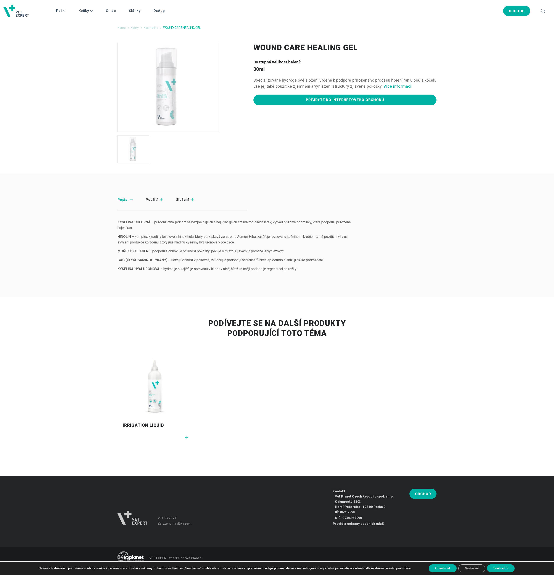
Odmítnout (442, 568)
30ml (259, 69)
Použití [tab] (152, 200)
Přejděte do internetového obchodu (345, 100)
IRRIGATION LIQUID (143, 425)
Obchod (517, 11)
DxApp (159, 11)
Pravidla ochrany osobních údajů (359, 523)
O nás (111, 11)
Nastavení (472, 568)
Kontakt (339, 491)
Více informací (397, 86)
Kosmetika (151, 27)
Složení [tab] (182, 200)
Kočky (135, 27)
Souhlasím (500, 568)
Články (135, 11)
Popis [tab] (122, 200)
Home (122, 27)
